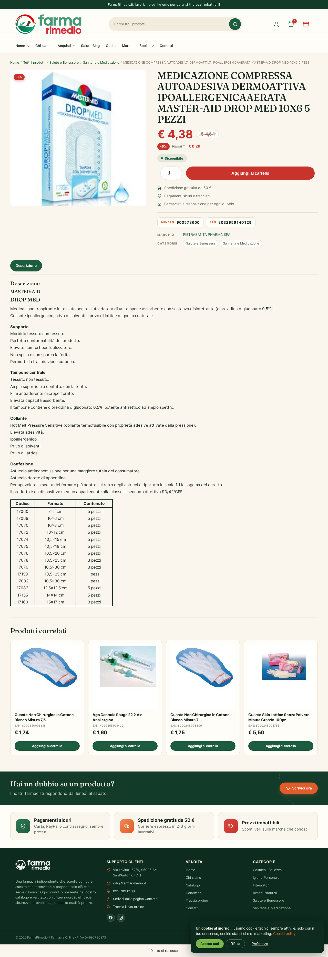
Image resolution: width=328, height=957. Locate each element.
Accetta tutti (209, 944)
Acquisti (64, 46)
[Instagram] (121, 918)
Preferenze (260, 944)
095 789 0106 (124, 891)
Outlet (111, 46)
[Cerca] (235, 24)
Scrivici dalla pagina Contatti (135, 899)
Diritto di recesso (164, 951)
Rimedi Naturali (265, 893)
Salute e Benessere (64, 62)
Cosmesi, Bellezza (267, 870)
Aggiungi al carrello (250, 173)
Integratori (261, 885)
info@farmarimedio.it (129, 883)
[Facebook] (111, 918)
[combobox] (171, 24)
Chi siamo (43, 46)
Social (144, 46)
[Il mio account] (276, 24)
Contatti (166, 46)
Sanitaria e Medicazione (101, 62)
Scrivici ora (302, 788)
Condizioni (194, 893)
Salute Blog (90, 46)
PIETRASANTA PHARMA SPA (206, 234)
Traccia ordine (197, 900)
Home (20, 46)
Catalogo (193, 885)
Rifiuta (235, 944)
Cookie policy (284, 933)
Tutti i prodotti (34, 62)
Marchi (127, 46)
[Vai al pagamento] (306, 24)
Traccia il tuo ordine (128, 907)
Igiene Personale (266, 877)
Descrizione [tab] (26, 265)
